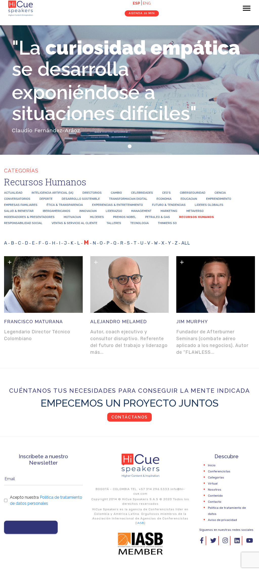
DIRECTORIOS (92, 192)
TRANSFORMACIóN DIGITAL (128, 199)
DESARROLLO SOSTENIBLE (81, 199)
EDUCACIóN (189, 199)
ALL (185, 243)
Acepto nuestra (46, 500)
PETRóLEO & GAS (157, 217)
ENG (147, 3)
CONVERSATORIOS (17, 199)
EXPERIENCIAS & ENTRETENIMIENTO (117, 205)
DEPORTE (46, 199)
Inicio (211, 465)
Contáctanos (129, 417)
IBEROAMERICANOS (56, 211)
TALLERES (113, 223)
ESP (136, 3)
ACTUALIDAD (13, 192)
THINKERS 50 (167, 223)
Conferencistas (219, 471)
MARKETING (169, 211)
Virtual (213, 483)
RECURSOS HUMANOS (196, 217)
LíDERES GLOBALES (209, 205)
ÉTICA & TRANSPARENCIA (65, 205)
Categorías (216, 477)
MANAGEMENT (141, 211)
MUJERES (97, 217)
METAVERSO (195, 211)
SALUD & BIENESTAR (19, 211)
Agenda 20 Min (142, 13)
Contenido (215, 495)
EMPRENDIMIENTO (218, 199)
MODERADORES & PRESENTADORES (29, 217)
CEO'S (166, 192)
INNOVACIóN (88, 211)
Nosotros (214, 489)
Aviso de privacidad (222, 520)
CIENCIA (220, 192)
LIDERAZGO (114, 211)
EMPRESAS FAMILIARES (20, 205)
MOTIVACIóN (72, 217)
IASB (140, 523)
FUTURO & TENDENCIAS (169, 205)
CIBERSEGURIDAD (192, 192)
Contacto (214, 501)
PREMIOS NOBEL (124, 217)
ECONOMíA (164, 199)
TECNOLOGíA (139, 223)
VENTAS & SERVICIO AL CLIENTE (74, 223)
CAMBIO (116, 192)
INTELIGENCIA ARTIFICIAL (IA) (52, 192)
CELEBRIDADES (142, 192)
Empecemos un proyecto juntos (130, 403)
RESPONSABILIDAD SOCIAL (23, 223)
